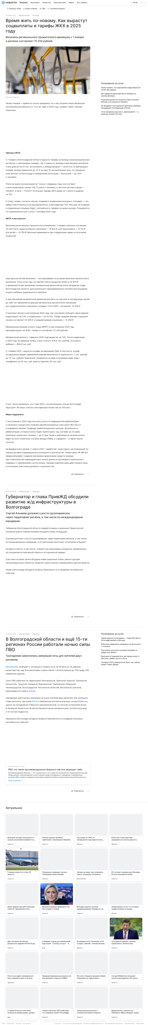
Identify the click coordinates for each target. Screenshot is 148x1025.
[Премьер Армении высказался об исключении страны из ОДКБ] (56, 968)
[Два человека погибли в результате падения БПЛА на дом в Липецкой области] (22, 934)
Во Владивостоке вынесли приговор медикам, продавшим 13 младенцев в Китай (121, 107)
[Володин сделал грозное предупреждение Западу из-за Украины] (91, 899)
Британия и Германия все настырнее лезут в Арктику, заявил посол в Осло (120, 657)
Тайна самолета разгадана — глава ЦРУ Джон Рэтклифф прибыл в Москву (120, 639)
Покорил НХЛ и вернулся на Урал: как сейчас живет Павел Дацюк (120, 663)
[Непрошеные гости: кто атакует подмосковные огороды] (126, 899)
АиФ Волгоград (24, 15)
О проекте (58, 1023)
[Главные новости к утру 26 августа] (22, 865)
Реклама (18, 1023)
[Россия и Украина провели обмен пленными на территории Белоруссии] (91, 968)
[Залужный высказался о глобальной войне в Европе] (91, 1003)
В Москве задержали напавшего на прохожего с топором (121, 645)
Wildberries (82, 701)
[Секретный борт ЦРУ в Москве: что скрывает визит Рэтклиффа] (56, 1003)
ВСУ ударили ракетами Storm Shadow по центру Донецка (118, 95)
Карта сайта (140, 1023)
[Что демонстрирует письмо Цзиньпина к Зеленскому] (126, 934)
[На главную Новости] (11, 2)
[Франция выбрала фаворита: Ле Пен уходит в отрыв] (56, 899)
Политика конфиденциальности (93, 1023)
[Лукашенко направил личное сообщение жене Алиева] (56, 865)
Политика (35, 15)
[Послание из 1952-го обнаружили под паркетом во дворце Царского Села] (91, 830)
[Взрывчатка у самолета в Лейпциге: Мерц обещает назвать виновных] (126, 1003)
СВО (43, 9)
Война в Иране (31, 9)
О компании (10, 1023)
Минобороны (12, 667)
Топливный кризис (57, 9)
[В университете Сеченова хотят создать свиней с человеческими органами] (91, 934)
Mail (3, 1023)
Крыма (32, 691)
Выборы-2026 (15, 9)
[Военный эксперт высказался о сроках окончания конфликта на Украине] (22, 830)
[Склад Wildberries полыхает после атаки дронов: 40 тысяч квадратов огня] (126, 968)
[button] (48, 70)
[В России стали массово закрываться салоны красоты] (126, 830)
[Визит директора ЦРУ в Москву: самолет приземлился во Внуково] (22, 899)
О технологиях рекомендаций (72, 1023)
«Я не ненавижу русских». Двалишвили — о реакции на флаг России (120, 113)
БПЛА (34, 701)
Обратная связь (130, 1023)
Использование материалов (114, 1023)
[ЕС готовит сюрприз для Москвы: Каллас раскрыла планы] (126, 865)
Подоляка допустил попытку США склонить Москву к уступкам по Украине (120, 101)
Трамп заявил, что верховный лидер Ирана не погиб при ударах (120, 88)
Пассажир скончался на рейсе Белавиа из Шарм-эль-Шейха (119, 651)
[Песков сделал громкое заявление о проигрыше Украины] (56, 830)
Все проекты (27, 1023)
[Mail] (3, 2)
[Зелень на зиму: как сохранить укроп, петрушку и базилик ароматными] (91, 865)
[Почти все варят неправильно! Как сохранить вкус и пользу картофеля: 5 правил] (22, 968)
